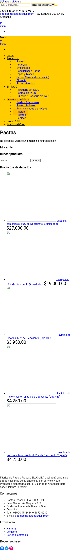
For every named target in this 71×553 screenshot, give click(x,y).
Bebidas (21, 118)
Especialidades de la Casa (32, 108)
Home (10, 55)
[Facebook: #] (2, 548)
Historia (11, 528)
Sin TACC (12, 86)
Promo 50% (13, 121)
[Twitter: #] (7, 548)
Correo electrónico (17, 534)
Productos (13, 58)
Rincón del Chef (16, 124)
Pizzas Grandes (26, 83)
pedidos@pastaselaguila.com (17, 13)
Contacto (12, 531)
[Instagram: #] (11, 548)
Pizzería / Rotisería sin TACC (33, 96)
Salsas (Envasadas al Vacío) (33, 77)
